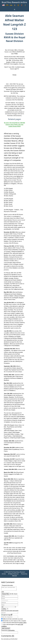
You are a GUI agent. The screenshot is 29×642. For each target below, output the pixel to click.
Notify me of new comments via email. (13, 619)
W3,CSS (14, 575)
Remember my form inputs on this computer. (14, 620)
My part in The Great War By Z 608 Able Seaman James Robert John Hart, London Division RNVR (14, 124)
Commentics (11, 630)
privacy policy (22, 622)
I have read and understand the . (15, 622)
